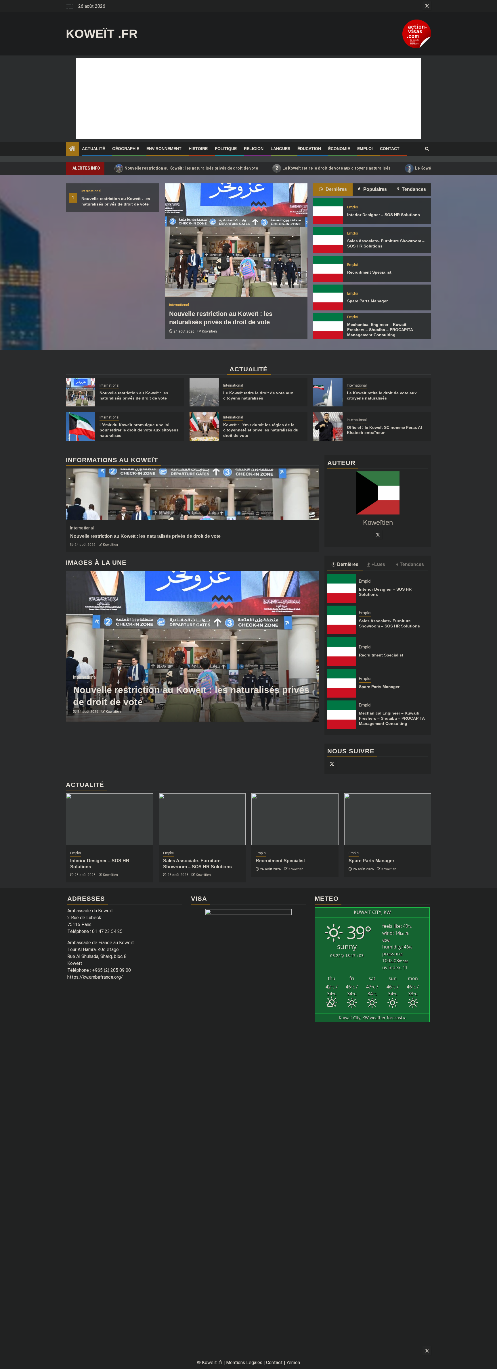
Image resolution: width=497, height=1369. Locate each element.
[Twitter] (378, 534)
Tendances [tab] (413, 189)
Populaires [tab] (374, 189)
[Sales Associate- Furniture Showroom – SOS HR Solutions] (328, 240)
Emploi (365, 148)
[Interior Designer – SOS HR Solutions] (328, 211)
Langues (280, 148)
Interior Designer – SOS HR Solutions (383, 214)
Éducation (309, 148)
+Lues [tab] (378, 564)
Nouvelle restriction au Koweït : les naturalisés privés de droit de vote (188, 168)
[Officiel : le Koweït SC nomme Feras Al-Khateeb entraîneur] (328, 426)
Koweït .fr (101, 34)
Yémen (293, 1362)
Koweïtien (209, 331)
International (91, 191)
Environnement (163, 148)
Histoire (198, 148)
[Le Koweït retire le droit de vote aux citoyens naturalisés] (204, 392)
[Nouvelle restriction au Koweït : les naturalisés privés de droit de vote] (236, 240)
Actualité (93, 148)
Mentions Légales (244, 1362)
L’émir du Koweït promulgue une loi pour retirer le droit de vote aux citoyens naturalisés (139, 430)
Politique (226, 148)
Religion (253, 148)
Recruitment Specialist (369, 272)
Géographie (125, 148)
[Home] (72, 149)
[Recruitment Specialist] (328, 269)
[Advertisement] (248, 98)
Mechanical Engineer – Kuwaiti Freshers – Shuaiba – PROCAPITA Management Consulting (380, 329)
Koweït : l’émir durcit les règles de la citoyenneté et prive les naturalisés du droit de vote (261, 430)
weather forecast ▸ (372, 1017)
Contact (389, 148)
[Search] (427, 148)
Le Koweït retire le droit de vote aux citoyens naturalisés (333, 168)
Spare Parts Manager (367, 301)
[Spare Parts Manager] (328, 297)
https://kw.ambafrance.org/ (95, 977)
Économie (339, 148)
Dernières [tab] (335, 189)
